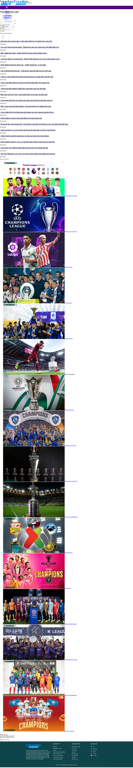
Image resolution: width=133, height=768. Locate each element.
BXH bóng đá (75, 753)
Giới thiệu (55, 746)
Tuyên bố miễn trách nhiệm (59, 752)
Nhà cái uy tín (75, 759)
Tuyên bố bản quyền (57, 759)
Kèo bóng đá (75, 755)
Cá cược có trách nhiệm (58, 755)
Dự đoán (74, 757)
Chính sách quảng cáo (58, 757)
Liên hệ (54, 750)
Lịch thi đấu (74, 750)
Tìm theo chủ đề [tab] (7, 16)
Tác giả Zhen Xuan (57, 748)
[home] (33, 748)
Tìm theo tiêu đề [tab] (7, 18)
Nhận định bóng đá (76, 746)
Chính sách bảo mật (57, 753)
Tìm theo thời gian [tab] (7, 15)
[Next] (3, 38)
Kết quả (73, 752)
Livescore (74, 748)
